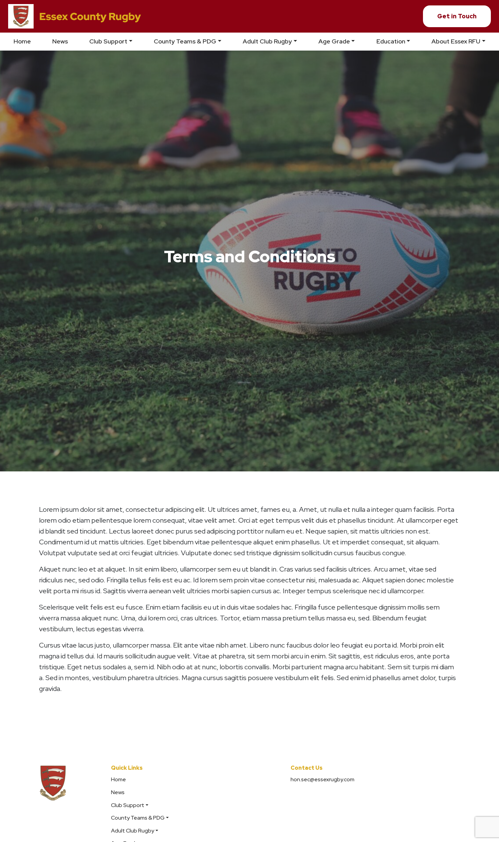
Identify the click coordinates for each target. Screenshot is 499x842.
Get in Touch (457, 16)
